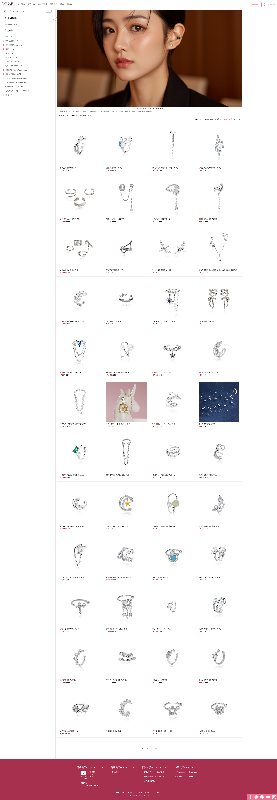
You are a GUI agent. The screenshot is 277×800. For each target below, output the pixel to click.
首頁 (62, 115)
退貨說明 (160, 776)
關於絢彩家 (116, 772)
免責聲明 (160, 772)
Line (262, 797)
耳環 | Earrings (71, 115)
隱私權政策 (148, 776)
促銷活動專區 (10, 18)
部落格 (179, 776)
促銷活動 (21, 4)
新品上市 (31, 4)
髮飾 (62, 4)
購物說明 (147, 772)
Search (48, 11)
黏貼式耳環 (42, 4)
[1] (143, 748)
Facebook (181, 772)
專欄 (70, 4)
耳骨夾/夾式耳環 (85, 115)
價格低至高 (209, 119)
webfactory (144, 795)
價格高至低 (219, 119)
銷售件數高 (228, 119)
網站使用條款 (149, 781)
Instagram (193, 772)
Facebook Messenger (256, 797)
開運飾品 (53, 4)
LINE (191, 776)
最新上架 (237, 119)
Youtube (268, 797)
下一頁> (154, 748)
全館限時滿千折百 (10, 24)
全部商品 (8, 37)
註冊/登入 (256, 4)
